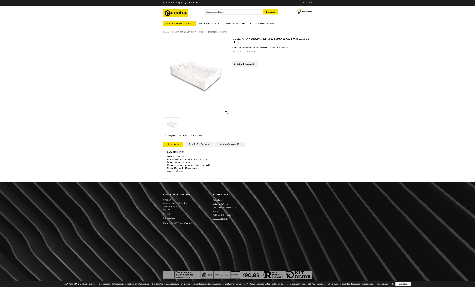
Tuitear (185, 135)
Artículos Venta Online (209, 23)
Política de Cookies (255, 284)
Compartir (172, 135)
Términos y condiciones (362, 284)
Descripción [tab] (173, 144)
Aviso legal (218, 200)
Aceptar (403, 284)
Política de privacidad (223, 215)
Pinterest (197, 135)
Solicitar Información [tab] (230, 144)
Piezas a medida (220, 219)
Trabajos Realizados (235, 23)
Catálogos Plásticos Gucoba (263, 23)
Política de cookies (221, 204)
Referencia (237, 51)
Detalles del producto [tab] (199, 144)
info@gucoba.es (189, 2)
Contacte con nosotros (176, 194)
